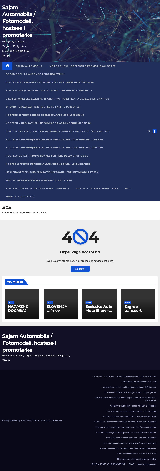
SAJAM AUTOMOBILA (29, 66)
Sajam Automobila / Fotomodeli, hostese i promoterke (18, 21)
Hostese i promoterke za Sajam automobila (37, 188)
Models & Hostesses (20, 196)
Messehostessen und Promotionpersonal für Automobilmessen (52, 172)
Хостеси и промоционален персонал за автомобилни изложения (54, 139)
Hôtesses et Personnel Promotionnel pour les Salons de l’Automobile (57, 131)
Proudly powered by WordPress (16, 420)
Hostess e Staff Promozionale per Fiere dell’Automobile (47, 155)
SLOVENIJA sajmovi (57, 308)
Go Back (80, 268)
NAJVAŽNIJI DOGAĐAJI (19, 308)
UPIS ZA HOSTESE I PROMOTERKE (97, 188)
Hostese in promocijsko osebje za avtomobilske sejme (45, 115)
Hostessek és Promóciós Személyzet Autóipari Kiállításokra (50, 82)
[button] (149, 131)
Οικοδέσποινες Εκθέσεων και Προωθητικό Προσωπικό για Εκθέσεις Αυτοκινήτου (57, 98)
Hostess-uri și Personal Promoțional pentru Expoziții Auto (49, 90)
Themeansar (56, 420)
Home (5, 212)
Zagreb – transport (133, 308)
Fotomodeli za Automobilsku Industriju (35, 74)
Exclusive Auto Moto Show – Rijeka (98, 310)
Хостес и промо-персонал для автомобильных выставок (48, 164)
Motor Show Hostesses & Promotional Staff (82, 66)
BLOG (128, 188)
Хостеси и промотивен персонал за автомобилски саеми (48, 123)
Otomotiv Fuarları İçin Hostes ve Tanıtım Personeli (43, 106)
